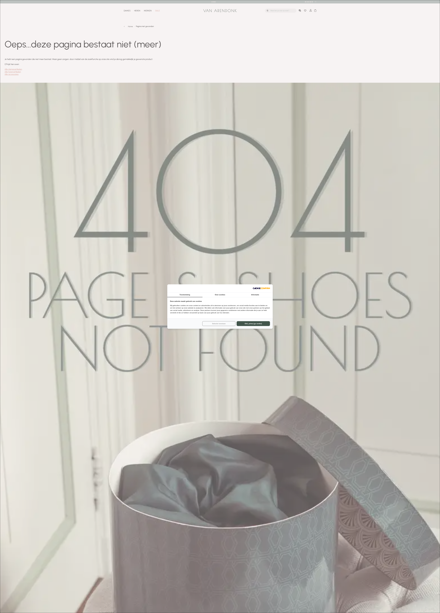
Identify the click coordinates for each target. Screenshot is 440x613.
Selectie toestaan (219, 324)
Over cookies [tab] (220, 295)
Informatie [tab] (255, 295)
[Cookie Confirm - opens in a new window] (261, 288)
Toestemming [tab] (185, 295)
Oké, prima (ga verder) (253, 324)
